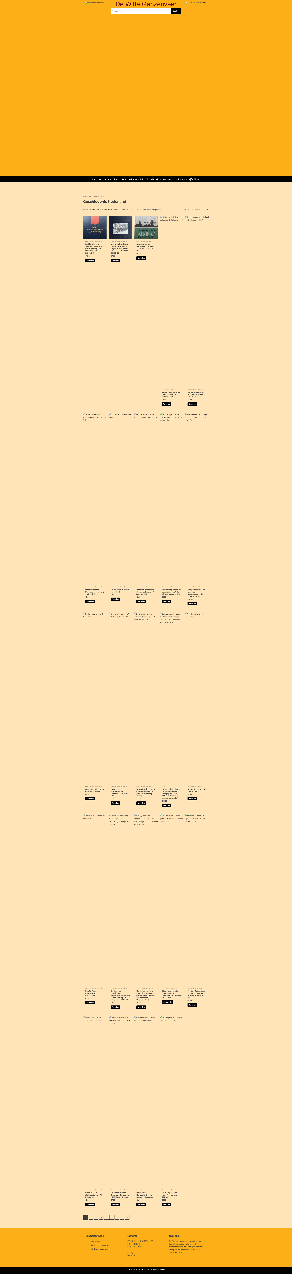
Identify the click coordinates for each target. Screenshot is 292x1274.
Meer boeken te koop (109, 179)
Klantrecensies (174, 179)
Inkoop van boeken (129, 179)
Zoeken (176, 11)
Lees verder (167, 1002)
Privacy (130, 1252)
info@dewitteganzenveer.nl (99, 1249)
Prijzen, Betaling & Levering (153, 179)
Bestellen (90, 260)
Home (94, 179)
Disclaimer (131, 1255)
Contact (186, 179)
